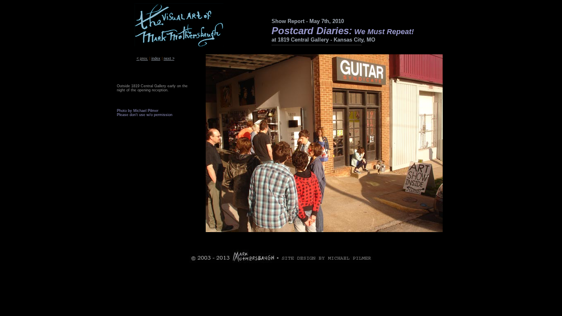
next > (169, 58)
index (155, 58)
